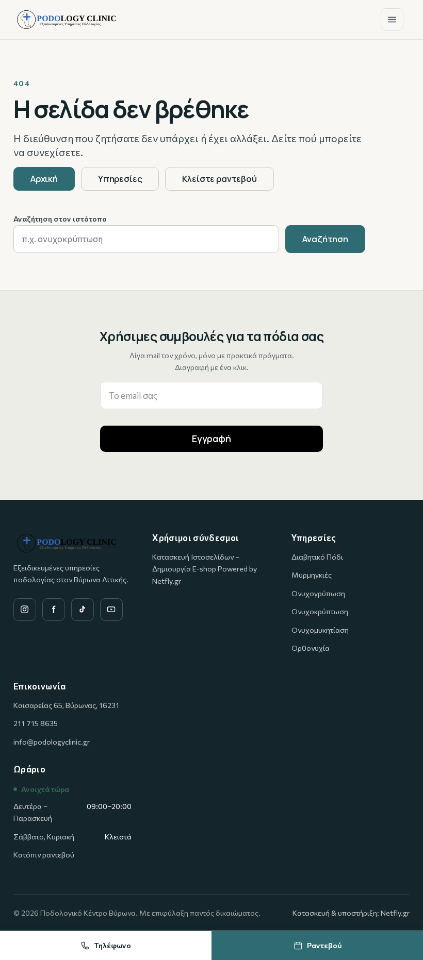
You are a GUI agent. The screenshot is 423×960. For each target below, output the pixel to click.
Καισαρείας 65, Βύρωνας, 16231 (66, 705)
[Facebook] (53, 609)
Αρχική (44, 178)
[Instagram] (24, 609)
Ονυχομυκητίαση (320, 630)
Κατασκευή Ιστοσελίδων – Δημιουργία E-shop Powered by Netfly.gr (204, 568)
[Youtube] (111, 609)
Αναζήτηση (325, 239)
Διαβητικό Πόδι (317, 556)
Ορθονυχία (310, 648)
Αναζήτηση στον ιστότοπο (60, 218)
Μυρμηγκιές (311, 574)
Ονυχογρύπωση (318, 593)
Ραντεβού (324, 945)
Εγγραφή (211, 438)
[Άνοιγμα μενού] (392, 19)
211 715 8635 (35, 723)
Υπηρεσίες (120, 178)
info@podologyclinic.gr (51, 741)
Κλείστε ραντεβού (219, 178)
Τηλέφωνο (112, 945)
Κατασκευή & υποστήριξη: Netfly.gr (351, 912)
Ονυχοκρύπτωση (319, 611)
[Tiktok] (82, 609)
